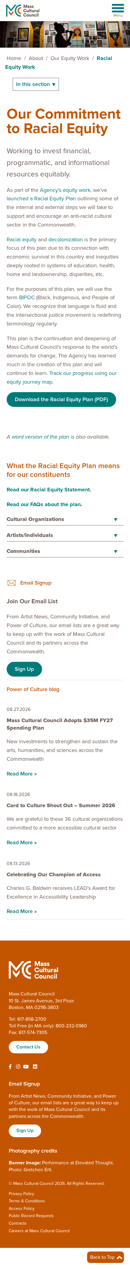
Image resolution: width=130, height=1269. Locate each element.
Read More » (22, 773)
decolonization (65, 239)
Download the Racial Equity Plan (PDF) (61, 399)
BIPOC (27, 297)
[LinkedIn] (35, 1067)
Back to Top (103, 1257)
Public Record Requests (31, 1215)
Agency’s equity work (65, 190)
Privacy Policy (21, 1193)
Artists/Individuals (30, 535)
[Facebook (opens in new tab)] (10, 1067)
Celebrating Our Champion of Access (54, 874)
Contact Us (28, 1047)
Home (14, 58)
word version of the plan (40, 436)
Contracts (18, 1223)
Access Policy (21, 1208)
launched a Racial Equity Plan (41, 198)
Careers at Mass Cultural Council (39, 1230)
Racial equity (22, 239)
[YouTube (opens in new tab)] (26, 1067)
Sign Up (24, 669)
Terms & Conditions (27, 1201)
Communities (23, 551)
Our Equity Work (69, 58)
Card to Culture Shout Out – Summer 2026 (61, 805)
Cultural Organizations (35, 519)
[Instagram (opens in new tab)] (18, 1067)
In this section (33, 84)
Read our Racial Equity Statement (48, 489)
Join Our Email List (32, 601)
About (36, 58)
